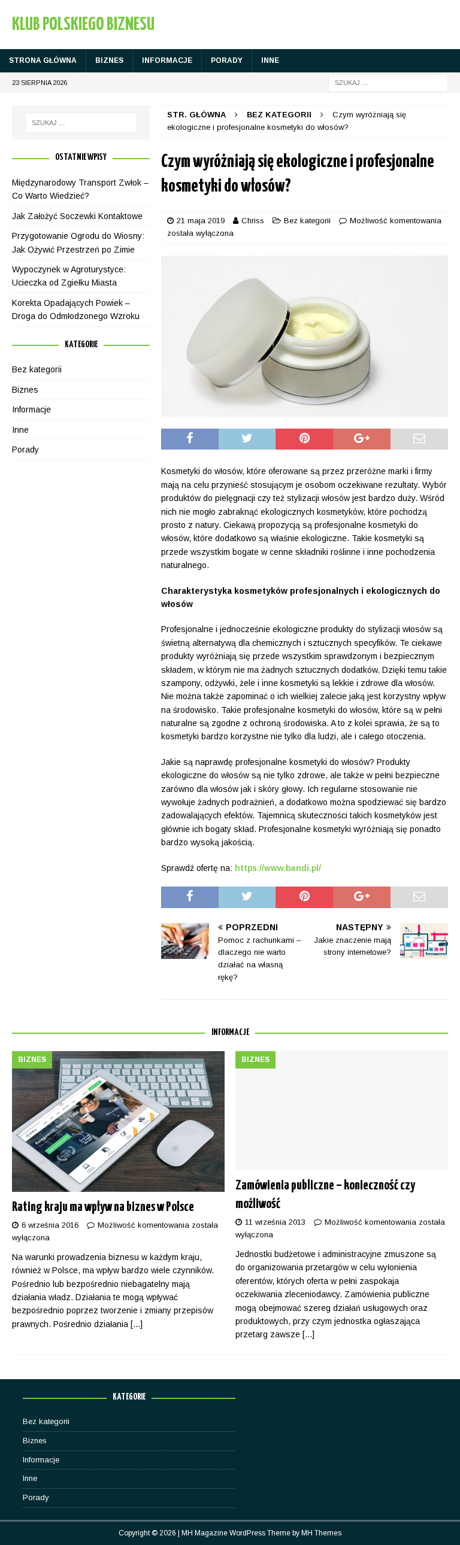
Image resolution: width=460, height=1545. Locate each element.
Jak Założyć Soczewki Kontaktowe (77, 216)
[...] (137, 1324)
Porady (227, 60)
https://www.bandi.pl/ (278, 868)
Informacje (167, 60)
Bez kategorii (307, 220)
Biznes (109, 60)
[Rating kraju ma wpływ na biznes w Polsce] (118, 1121)
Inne (270, 60)
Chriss (252, 220)
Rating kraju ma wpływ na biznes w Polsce (103, 1207)
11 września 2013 (275, 1222)
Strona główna (43, 60)
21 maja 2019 (201, 220)
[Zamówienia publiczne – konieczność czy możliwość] (341, 1110)
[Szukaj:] (388, 82)
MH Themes (321, 1533)
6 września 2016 (50, 1225)
